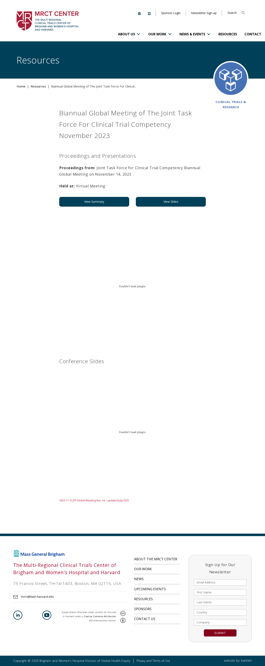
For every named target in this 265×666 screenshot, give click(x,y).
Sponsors (143, 609)
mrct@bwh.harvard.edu (37, 597)
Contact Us (144, 619)
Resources (227, 34)
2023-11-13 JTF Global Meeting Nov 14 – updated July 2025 (94, 500)
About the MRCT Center (155, 559)
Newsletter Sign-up (204, 13)
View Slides (171, 202)
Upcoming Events (150, 589)
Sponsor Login (171, 13)
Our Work (157, 34)
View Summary (94, 202)
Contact (253, 34)
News (139, 579)
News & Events (192, 34)
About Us (126, 34)
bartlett (246, 660)
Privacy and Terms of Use (153, 661)
